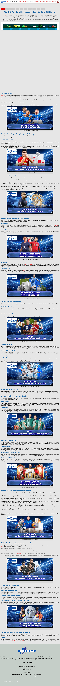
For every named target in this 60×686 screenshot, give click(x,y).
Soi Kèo (20, 1)
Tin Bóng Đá (48, 1)
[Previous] (2, 26)
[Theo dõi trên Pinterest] (23, 677)
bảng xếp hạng (18, 553)
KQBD (32, 1)
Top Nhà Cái (42, 1)
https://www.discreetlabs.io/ (17, 640)
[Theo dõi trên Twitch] (35, 677)
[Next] (58, 26)
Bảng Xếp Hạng (26, 1)
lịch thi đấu (56, 225)
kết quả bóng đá (28, 264)
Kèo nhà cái (5, 15)
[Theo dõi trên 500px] (31, 677)
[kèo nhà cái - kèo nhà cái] (3, 1)
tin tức (24, 270)
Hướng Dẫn (54, 1)
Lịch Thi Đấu (36, 1)
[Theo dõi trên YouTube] (27, 677)
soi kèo (45, 232)
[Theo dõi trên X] (19, 677)
